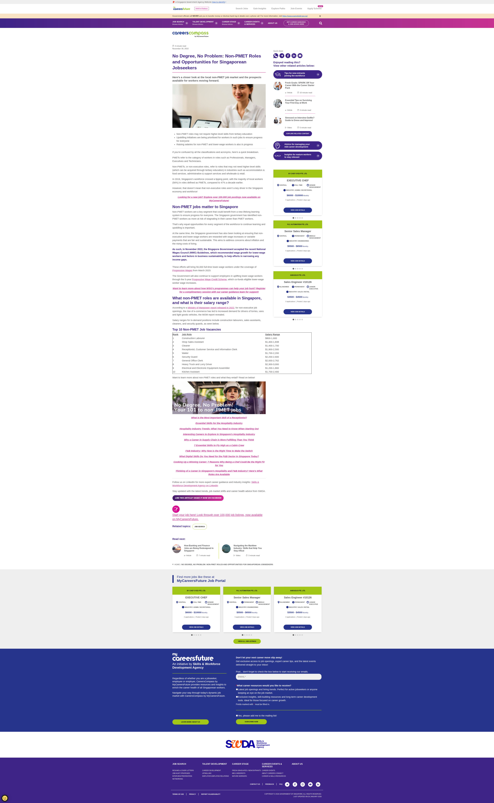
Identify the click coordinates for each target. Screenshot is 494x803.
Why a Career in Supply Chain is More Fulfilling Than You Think (219, 440)
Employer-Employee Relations (215, 776)
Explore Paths (278, 8)
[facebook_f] (287, 55)
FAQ (280, 784)
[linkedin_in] (294, 55)
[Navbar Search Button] (320, 23)
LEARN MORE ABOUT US (190, 722)
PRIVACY (192, 794)
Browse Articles (178, 23)
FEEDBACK (269, 784)
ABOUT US (297, 764)
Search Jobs (242, 8)
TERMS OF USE (178, 794)
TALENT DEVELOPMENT (214, 764)
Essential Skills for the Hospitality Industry (219, 423)
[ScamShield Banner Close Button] (320, 16)
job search (200, 527)
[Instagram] (302, 784)
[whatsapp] (275, 55)
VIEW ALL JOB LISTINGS (247, 641)
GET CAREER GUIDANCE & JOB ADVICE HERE (296, 23)
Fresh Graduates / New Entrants (246, 770)
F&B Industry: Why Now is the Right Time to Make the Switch (219, 451)
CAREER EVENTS (268, 770)
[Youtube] (310, 784)
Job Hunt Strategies (181, 773)
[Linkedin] (318, 784)
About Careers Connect (272, 773)
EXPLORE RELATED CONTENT (297, 134)
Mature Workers (239, 776)
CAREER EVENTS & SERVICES (272, 765)
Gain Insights (259, 8)
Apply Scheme (314, 8)
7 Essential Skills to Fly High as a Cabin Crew (219, 445)
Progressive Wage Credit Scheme (209, 279)
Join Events (296, 8)
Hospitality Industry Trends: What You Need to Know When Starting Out (219, 428)
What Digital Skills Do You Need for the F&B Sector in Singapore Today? (219, 456)
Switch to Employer (202, 8)
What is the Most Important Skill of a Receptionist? (219, 417)
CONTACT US (255, 784)
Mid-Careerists (238, 773)
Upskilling (206, 773)
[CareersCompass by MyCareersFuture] (181, 9)
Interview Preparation (182, 776)
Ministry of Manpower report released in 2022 (211, 307)
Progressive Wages (182, 270)
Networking (177, 779)
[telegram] (281, 55)
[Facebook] (295, 784)
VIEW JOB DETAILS (298, 210)
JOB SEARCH (179, 764)
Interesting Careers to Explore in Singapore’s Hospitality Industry (219, 434)
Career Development (211, 770)
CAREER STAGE (240, 764)
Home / (177, 564)
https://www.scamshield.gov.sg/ (295, 16)
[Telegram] (287, 784)
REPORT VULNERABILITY (210, 794)
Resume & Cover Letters (183, 770)
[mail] (300, 55)
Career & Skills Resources (274, 776)
